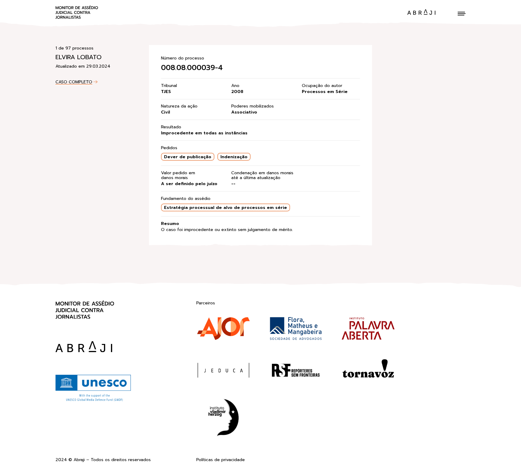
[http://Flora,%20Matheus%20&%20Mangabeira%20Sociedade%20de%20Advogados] (296, 330)
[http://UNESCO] (93, 400)
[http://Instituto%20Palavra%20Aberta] (368, 330)
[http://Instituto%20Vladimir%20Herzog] (223, 418)
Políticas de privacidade (220, 460)
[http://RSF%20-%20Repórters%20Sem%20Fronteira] (296, 371)
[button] (462, 13)
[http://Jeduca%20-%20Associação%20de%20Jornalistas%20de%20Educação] (223, 371)
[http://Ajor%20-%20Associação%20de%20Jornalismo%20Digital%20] (223, 330)
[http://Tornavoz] (368, 371)
